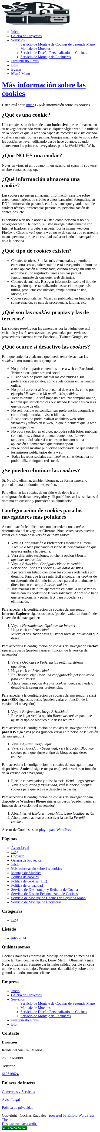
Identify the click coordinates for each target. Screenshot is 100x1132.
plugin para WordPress (55, 830)
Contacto (17, 856)
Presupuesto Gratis (25, 1020)
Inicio (15, 864)
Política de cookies (25, 877)
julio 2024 (18, 938)
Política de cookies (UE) (29, 881)
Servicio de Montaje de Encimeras (36, 902)
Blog (14, 852)
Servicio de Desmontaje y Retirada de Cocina (44, 890)
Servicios (18, 999)
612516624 (10, 1074)
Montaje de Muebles (26, 873)
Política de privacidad (27, 885)
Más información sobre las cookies (36, 869)
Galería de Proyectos (26, 860)
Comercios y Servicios (18, 1092)
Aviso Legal (20, 848)
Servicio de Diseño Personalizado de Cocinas (44, 894)
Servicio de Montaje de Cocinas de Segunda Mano (48, 898)
